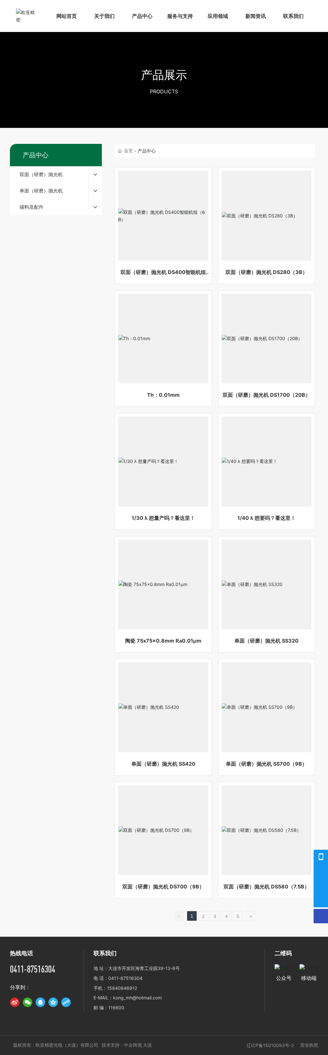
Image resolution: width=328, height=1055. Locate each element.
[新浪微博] (15, 1002)
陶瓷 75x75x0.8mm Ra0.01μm (163, 640)
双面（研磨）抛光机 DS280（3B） (267, 272)
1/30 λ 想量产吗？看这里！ (163, 518)
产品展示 (164, 75)
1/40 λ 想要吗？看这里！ (266, 518)
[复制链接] (66, 1002)
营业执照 (309, 1045)
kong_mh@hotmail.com (137, 997)
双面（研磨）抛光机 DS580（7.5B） (266, 886)
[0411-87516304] (321, 871)
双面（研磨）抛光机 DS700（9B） (163, 886)
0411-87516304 (32, 969)
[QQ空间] (53, 1002)
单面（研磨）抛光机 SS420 (163, 764)
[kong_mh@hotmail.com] (321, 886)
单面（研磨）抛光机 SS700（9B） (266, 764)
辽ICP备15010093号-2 (270, 1045)
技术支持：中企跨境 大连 (127, 1045)
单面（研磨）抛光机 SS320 (266, 640)
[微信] (27, 1002)
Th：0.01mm (163, 395)
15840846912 (122, 988)
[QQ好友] (40, 1002)
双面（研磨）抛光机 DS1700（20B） (266, 395)
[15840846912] (321, 857)
